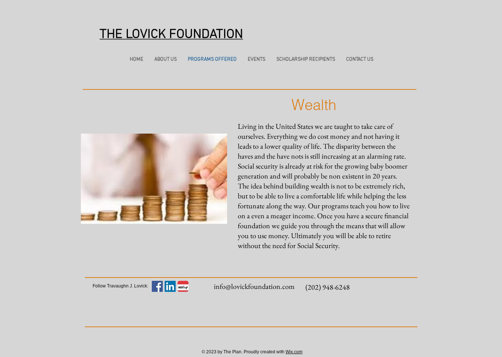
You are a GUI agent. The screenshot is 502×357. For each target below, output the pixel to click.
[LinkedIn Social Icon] (170, 286)
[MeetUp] (183, 286)
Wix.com (294, 351)
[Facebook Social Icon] (157, 286)
